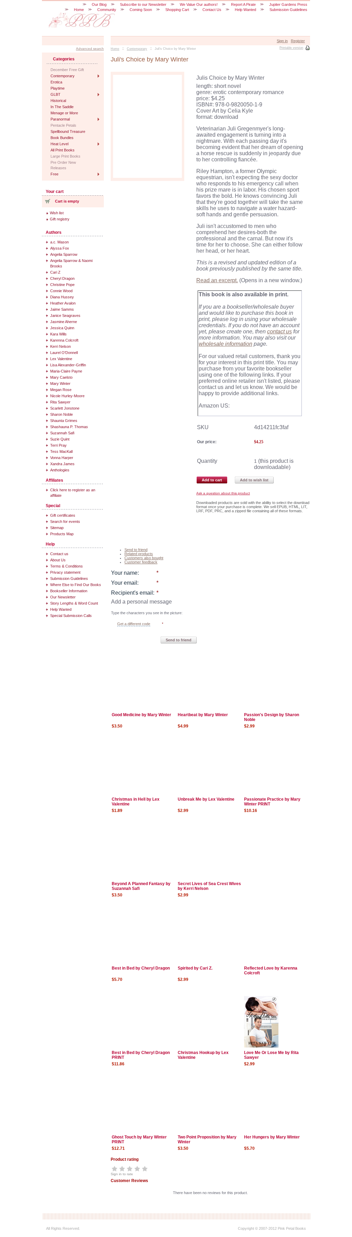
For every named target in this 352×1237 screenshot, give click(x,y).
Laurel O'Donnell (64, 353)
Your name (124, 573)
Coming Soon (141, 10)
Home (79, 10)
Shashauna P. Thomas (69, 427)
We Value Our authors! (199, 4)
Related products (138, 554)
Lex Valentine (61, 359)
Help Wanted (61, 609)
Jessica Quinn (62, 328)
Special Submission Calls (71, 616)
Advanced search (90, 48)
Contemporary (63, 76)
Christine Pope (62, 285)
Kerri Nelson (60, 346)
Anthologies (59, 470)
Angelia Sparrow (63, 254)
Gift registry (59, 219)
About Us (58, 560)
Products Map (62, 534)
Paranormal (60, 119)
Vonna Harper (61, 458)
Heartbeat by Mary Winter (203, 714)
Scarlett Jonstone (64, 408)
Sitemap (57, 528)
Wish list (57, 213)
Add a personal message (141, 602)
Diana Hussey (62, 297)
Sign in (282, 41)
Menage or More (64, 113)
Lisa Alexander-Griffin (68, 365)
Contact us (59, 554)
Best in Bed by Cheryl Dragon (141, 968)
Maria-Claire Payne (66, 371)
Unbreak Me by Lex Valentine (206, 799)
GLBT (55, 94)
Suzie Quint (59, 439)
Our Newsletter (63, 597)
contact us (279, 331)
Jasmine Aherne (63, 322)
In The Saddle (62, 107)
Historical (58, 101)
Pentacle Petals (63, 125)
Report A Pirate (243, 4)
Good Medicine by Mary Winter (141, 714)
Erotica (56, 82)
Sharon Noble (61, 414)
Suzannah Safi (62, 433)
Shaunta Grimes (63, 421)
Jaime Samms (62, 309)
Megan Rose (61, 390)
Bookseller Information (68, 591)
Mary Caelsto (61, 377)
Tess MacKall (61, 451)
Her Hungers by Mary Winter (272, 1137)
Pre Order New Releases (63, 165)
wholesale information (225, 344)
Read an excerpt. (217, 280)
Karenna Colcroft (64, 340)
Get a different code (133, 624)
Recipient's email (132, 593)
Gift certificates (62, 515)
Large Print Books (65, 156)
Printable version (291, 47)
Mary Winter (60, 383)
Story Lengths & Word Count (74, 603)
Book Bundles (62, 138)
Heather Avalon (63, 303)
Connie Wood (61, 291)
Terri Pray (58, 445)
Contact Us (211, 10)
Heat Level (59, 144)
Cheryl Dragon (62, 278)
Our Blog (99, 4)
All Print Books (63, 150)
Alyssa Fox (59, 248)
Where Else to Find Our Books (75, 585)
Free (54, 174)
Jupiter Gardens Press (288, 4)
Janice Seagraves (65, 315)
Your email (124, 583)
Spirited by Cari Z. (195, 968)
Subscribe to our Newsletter (143, 4)
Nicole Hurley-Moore (67, 396)
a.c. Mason (59, 242)
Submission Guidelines (69, 578)
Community (106, 10)
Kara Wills (58, 334)
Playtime (58, 88)
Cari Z (55, 272)
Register (298, 41)
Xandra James (62, 464)
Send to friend (135, 550)
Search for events (65, 521)
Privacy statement (65, 572)
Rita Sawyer (60, 402)
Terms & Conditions (66, 566)
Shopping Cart (177, 10)
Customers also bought (143, 558)
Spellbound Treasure (68, 131)
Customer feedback (140, 562)
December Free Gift (67, 70)
